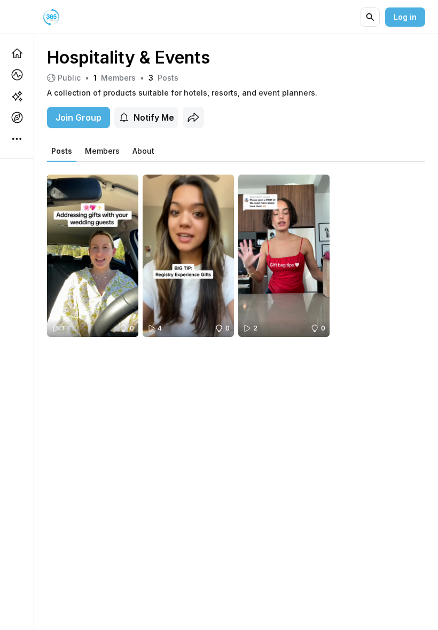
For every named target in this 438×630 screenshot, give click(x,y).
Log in (405, 16)
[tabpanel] (236, 249)
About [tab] (143, 150)
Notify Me (154, 117)
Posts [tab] (61, 150)
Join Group (78, 117)
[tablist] (103, 151)
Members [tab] (102, 150)
